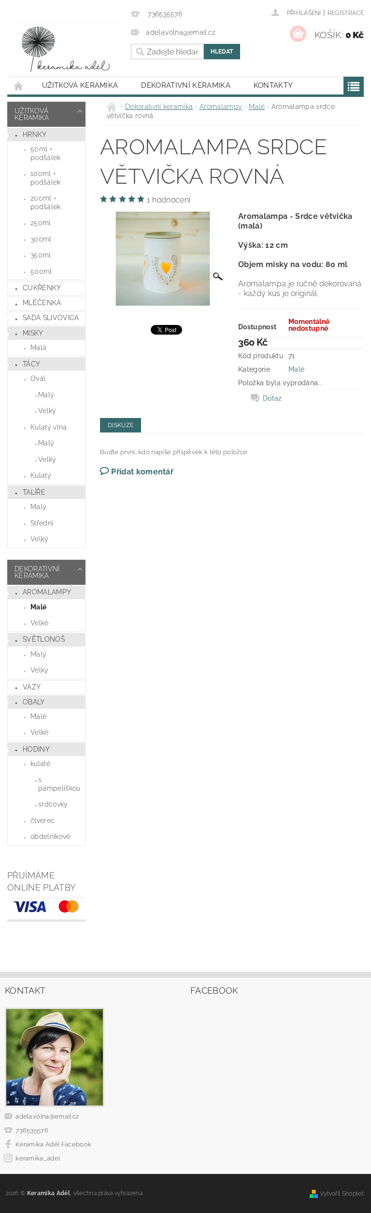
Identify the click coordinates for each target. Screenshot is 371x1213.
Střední (41, 523)
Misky (33, 333)
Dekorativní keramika (185, 85)
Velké (39, 623)
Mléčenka (42, 303)
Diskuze (120, 425)
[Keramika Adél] (66, 49)
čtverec (42, 820)
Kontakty (273, 85)
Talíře (34, 492)
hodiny (36, 749)
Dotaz (272, 398)
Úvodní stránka (18, 85)
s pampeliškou (59, 784)
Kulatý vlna (48, 427)
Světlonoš (44, 639)
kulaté (40, 764)
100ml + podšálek (45, 178)
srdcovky (53, 804)
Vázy (32, 687)
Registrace (346, 13)
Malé (38, 607)
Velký (47, 411)
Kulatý (40, 475)
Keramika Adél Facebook (53, 1144)
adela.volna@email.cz (47, 1116)
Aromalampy (47, 592)
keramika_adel (37, 1158)
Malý (46, 395)
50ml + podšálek (45, 153)
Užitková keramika (80, 85)
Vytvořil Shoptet (342, 1193)
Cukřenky (42, 288)
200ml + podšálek (45, 202)
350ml (40, 255)
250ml (40, 223)
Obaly (34, 702)
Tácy (31, 364)
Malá (38, 347)
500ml (41, 271)
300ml (41, 239)
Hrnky (35, 134)
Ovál (37, 378)
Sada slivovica (51, 318)
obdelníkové (50, 836)
